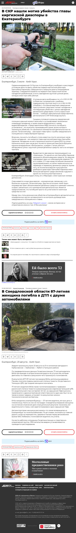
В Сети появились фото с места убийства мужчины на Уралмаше (30, 248)
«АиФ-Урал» (19, 71)
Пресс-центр (39, 485)
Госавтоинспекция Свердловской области (15, 352)
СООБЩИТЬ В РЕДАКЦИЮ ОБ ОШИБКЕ (26, 490)
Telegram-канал (39, 203)
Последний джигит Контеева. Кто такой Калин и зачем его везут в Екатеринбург (35, 254)
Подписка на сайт (28, 485)
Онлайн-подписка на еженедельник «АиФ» (28, 487)
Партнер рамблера (32, 525)
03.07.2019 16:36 (6, 8)
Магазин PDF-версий (50, 485)
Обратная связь (49, 487)
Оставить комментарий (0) (59, 212)
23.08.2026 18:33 (6, 288)
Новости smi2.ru (8, 282)
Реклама (18, 485)
